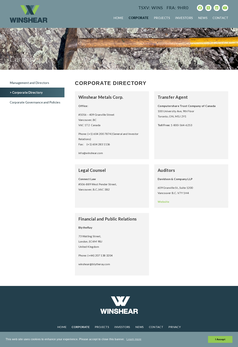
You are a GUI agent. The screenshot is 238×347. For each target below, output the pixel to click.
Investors (184, 18)
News (203, 18)
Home (118, 18)
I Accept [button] (220, 339)
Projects (162, 18)
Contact (220, 18)
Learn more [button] (133, 339)
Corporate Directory (27, 92)
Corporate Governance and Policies (35, 102)
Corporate (139, 18)
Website (163, 201)
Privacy (174, 327)
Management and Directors (29, 83)
